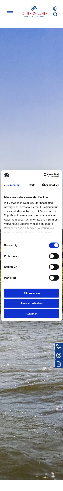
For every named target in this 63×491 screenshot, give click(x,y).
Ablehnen (31, 313)
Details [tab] (31, 184)
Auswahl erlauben (31, 303)
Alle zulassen (31, 292)
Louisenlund (34, 11)
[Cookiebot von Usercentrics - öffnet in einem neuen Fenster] (44, 175)
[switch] (54, 256)
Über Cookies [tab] (50, 184)
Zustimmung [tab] (12, 184)
